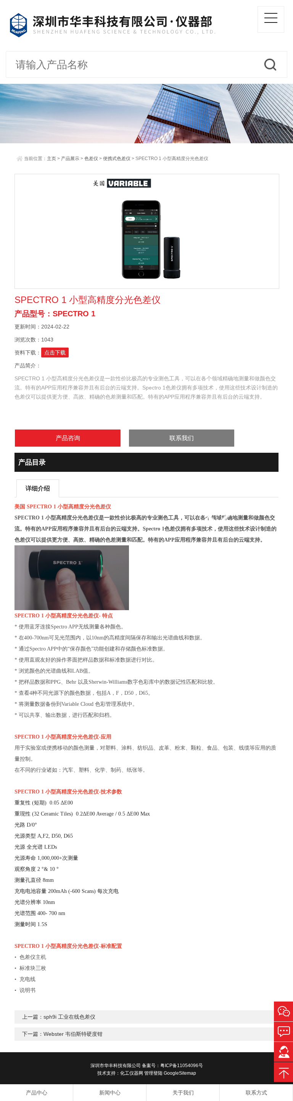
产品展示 (70, 158)
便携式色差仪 (116, 158)
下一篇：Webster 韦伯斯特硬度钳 (62, 1034)
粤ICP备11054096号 (181, 1065)
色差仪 (91, 158)
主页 (51, 158)
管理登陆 (153, 1073)
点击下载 (55, 352)
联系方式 (256, 1093)
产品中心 (36, 1093)
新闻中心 (110, 1093)
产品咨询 (68, 438)
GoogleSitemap (180, 1073)
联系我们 (181, 438)
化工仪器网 (131, 1073)
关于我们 (183, 1093)
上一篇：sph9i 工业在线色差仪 (58, 1017)
